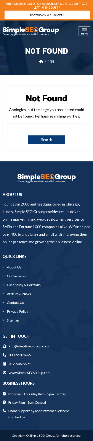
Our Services (16, 276)
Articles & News (19, 294)
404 (50, 61)
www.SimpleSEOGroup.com (29, 372)
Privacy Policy (17, 311)
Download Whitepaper (47, 14)
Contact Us (15, 302)
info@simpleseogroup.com (28, 346)
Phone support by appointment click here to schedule (38, 414)
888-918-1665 (19, 355)
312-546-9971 (19, 364)
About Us (14, 267)
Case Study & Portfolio (24, 285)
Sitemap (13, 320)
